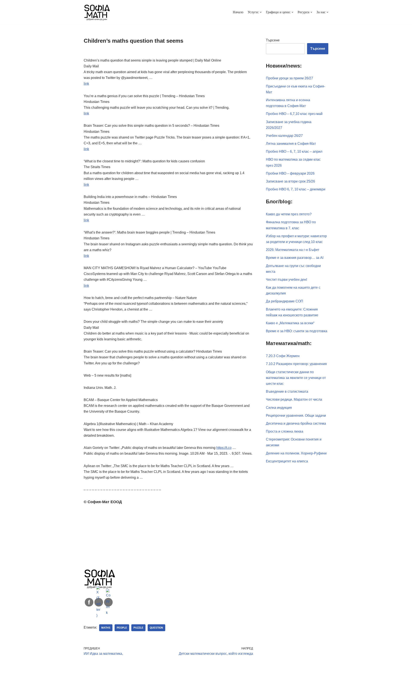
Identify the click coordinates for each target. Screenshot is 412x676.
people (122, 627)
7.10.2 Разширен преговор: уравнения (296, 364)
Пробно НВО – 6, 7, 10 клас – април (294, 151)
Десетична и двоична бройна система (296, 423)
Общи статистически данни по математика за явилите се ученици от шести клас (296, 377)
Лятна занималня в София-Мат (291, 143)
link (86, 83)
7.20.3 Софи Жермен (283, 356)
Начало (238, 12)
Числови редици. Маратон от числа (294, 399)
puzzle (138, 627)
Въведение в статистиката (287, 391)
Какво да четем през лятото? (289, 214)
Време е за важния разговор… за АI (294, 258)
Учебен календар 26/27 (284, 135)
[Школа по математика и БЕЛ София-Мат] (97, 12)
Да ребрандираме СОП (284, 301)
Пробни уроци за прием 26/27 (289, 78)
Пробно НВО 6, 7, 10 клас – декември (295, 189)
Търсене (273, 40)
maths (105, 627)
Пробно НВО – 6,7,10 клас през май (294, 114)
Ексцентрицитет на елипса (287, 461)
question (156, 627)
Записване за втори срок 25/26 (290, 181)
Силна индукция (279, 407)
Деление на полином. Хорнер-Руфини (296, 453)
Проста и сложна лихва (284, 431)
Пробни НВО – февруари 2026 (290, 173)
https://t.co (224, 448)
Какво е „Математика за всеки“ (290, 323)
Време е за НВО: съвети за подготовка (296, 331)
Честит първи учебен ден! (286, 279)
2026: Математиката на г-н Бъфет (292, 250)
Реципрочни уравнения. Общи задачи (296, 415)
